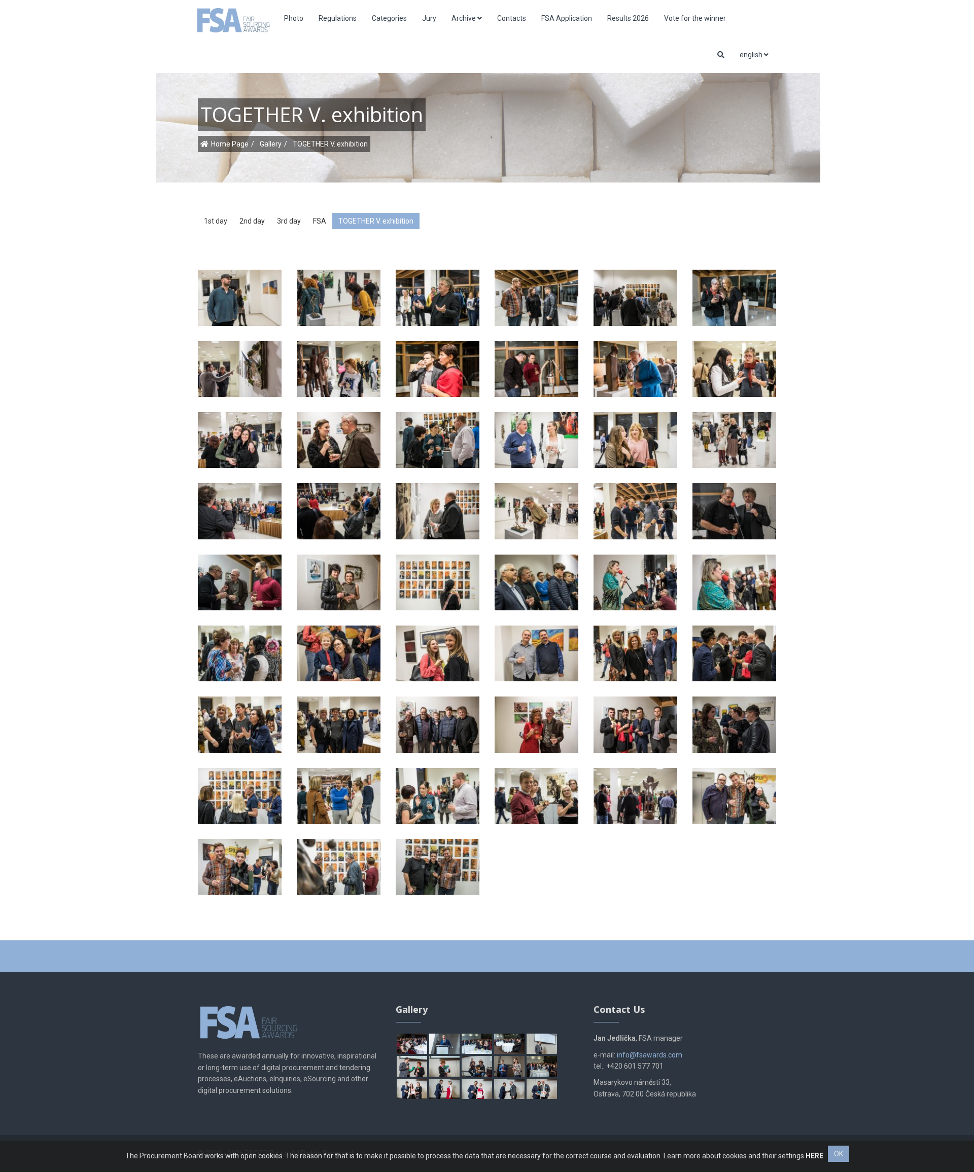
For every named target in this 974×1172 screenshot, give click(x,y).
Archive (464, 18)
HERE (814, 1156)
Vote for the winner (695, 18)
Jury (429, 18)
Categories (389, 18)
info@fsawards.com (649, 1055)
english (752, 55)
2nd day (252, 221)
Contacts (511, 18)
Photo (293, 18)
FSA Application (566, 18)
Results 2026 (628, 18)
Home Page (230, 144)
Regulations (338, 18)
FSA (319, 221)
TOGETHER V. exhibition (375, 221)
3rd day (289, 221)
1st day (215, 221)
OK (838, 1154)
